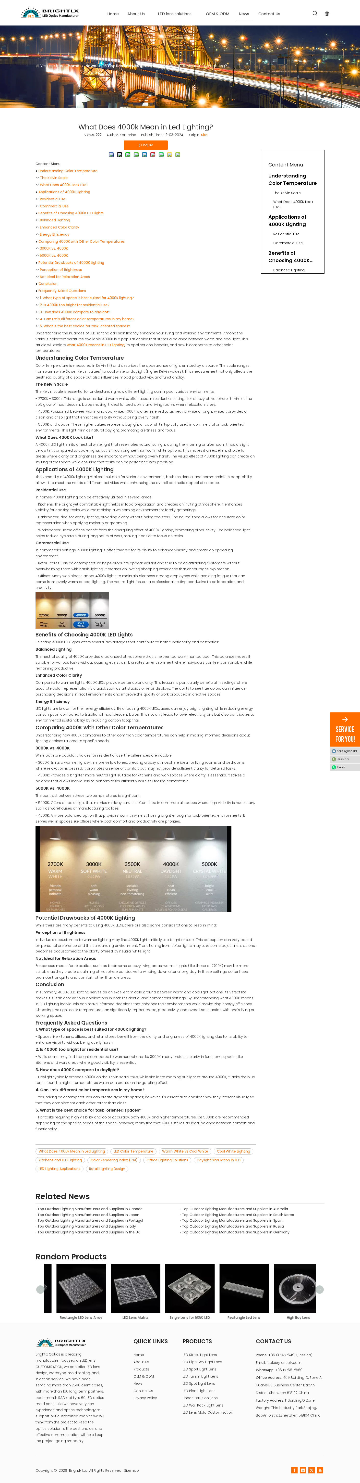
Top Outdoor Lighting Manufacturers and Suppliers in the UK (88, 1232)
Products (141, 1369)
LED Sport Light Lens (199, 1369)
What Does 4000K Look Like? (64, 184)
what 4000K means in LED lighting (95, 344)
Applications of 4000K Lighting (64, 192)
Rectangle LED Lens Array (71, 1317)
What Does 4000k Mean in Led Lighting (72, 1151)
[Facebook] (294, 1470)
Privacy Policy (145, 1397)
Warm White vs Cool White (185, 1151)
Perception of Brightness (61, 269)
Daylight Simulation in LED (218, 1160)
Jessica (343, 759)
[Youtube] (320, 1470)
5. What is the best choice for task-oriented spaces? (85, 326)
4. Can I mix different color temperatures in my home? (87, 319)
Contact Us (143, 1390)
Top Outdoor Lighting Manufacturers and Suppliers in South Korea (238, 1214)
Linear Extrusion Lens (200, 1397)
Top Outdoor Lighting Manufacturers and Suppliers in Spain (232, 1220)
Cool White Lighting (233, 1151)
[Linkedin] (303, 1470)
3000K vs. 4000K (54, 248)
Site (204, 134)
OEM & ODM (143, 1376)
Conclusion (48, 283)
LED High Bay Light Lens (202, 1361)
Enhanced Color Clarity (59, 227)
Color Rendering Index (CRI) (114, 1160)
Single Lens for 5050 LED (180, 1317)
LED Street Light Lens (199, 1354)
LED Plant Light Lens (199, 1390)
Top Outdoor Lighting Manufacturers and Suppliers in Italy (86, 1226)
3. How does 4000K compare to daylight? (75, 312)
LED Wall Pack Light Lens (202, 1405)
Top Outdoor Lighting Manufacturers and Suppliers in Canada (90, 1208)
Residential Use (52, 199)
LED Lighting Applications (59, 1168)
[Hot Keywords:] (315, 14)
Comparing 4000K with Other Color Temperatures (81, 241)
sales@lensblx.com (284, 1362)
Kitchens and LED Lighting (60, 1160)
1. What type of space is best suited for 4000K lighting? (87, 297)
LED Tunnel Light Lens (200, 1376)
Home (138, 1354)
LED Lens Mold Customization (207, 1412)
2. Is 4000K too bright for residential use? (74, 305)
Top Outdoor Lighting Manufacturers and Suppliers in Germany (235, 1232)
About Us (141, 1361)
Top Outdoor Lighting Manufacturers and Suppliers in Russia (233, 1226)
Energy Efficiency (54, 234)
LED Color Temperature (133, 1151)
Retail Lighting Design (107, 1168)
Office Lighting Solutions (167, 1160)
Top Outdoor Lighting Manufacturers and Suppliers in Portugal (90, 1220)
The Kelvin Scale (54, 177)
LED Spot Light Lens (198, 1383)
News (138, 1383)
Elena (341, 767)
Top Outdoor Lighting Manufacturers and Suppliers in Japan (88, 1214)
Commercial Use (54, 206)
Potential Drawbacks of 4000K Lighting (71, 262)
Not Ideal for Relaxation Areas (65, 276)
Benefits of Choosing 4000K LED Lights (71, 213)
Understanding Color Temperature (67, 170)
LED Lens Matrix (125, 1317)
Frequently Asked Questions (62, 290)
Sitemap (131, 1470)
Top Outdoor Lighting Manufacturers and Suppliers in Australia (235, 1208)
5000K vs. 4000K (54, 255)
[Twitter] (311, 1470)
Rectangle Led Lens (234, 1317)
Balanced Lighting (55, 220)
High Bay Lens (288, 1317)
